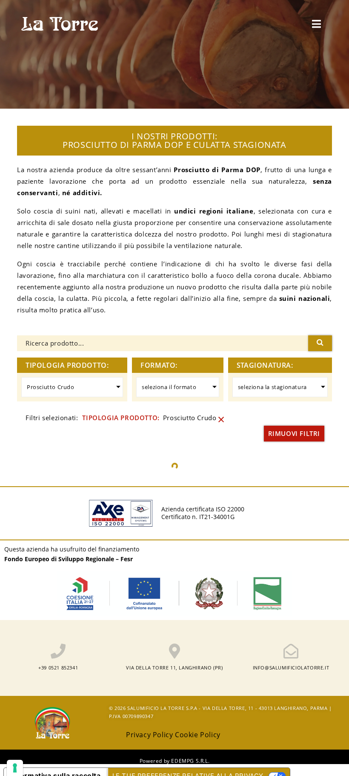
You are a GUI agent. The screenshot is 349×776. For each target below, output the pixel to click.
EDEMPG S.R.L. (190, 760)
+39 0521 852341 (58, 667)
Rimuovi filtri (294, 433)
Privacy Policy (149, 734)
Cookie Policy (197, 734)
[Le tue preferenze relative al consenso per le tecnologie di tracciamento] (15, 768)
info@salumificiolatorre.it (291, 667)
